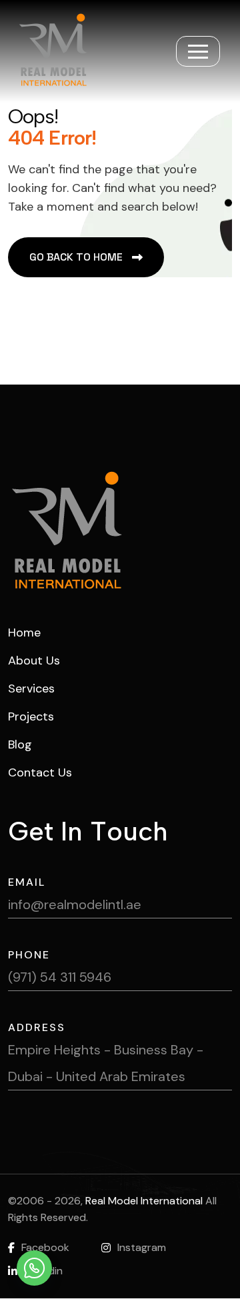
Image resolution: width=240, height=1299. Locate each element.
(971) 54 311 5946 (59, 977)
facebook (45, 1247)
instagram (141, 1247)
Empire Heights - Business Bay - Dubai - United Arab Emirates (105, 1063)
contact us (40, 772)
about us (34, 660)
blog (20, 744)
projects (31, 716)
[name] (198, 51)
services (31, 688)
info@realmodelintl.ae (74, 904)
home (24, 633)
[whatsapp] (34, 1268)
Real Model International (144, 1201)
